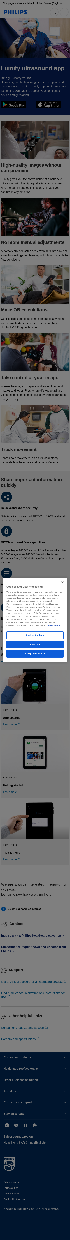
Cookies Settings (35, 635)
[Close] (62, 582)
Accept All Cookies (35, 654)
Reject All (35, 644)
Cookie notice (53, 625)
